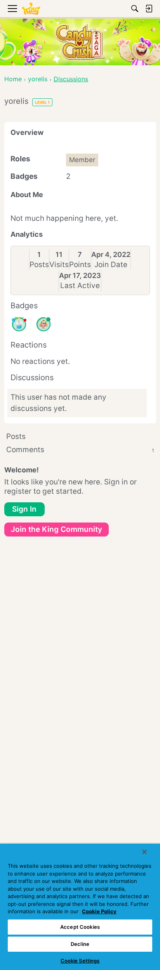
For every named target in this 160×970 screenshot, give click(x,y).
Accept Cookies (80, 927)
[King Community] (31, 8)
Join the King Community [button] (56, 529)
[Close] (144, 851)
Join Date (110, 264)
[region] (80, 907)
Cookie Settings (80, 961)
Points (80, 264)
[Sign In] (149, 8)
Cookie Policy (99, 911)
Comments (80, 449)
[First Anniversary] (19, 324)
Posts (39, 264)
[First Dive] (43, 324)
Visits (59, 264)
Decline (80, 944)
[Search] (135, 8)
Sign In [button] (24, 509)
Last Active (80, 285)
